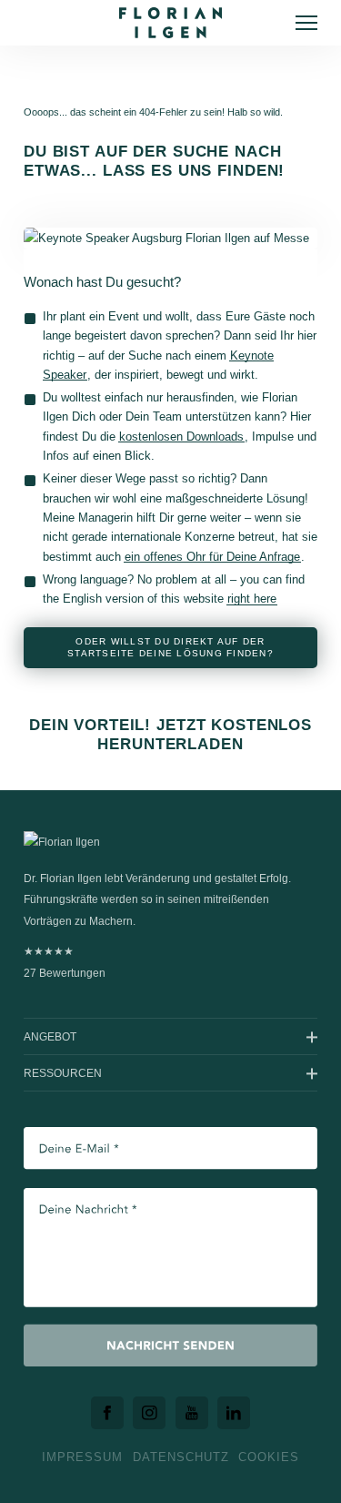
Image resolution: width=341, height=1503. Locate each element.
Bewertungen (64, 961)
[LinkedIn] (233, 1412)
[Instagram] (149, 1412)
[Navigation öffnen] (306, 23)
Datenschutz (181, 1457)
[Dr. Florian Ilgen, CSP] (170, 22)
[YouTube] (192, 1412)
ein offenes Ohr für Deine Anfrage (212, 557)
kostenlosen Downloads (181, 436)
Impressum (82, 1457)
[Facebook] (107, 1412)
